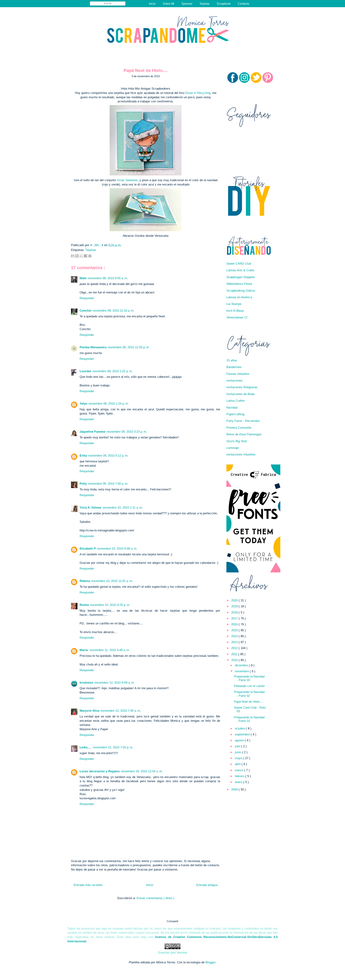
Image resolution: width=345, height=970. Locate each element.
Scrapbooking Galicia (240, 290)
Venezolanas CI (236, 317)
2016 (235, 624)
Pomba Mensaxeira (93, 347)
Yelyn (83, 403)
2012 (235, 648)
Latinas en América (239, 297)
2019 (235, 606)
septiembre (243, 734)
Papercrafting (235, 414)
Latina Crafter (235, 400)
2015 (235, 630)
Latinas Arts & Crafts (240, 270)
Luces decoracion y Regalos (100, 771)
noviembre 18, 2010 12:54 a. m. (142, 771)
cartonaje (232, 448)
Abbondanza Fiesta (239, 283)
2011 (234, 654)
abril (238, 764)
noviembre (242, 671)
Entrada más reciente (88, 885)
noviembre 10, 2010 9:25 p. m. (110, 605)
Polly (83, 483)
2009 (235, 789)
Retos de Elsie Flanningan (243, 434)
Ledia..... (86, 747)
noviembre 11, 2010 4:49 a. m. (110, 650)
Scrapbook (224, 3)
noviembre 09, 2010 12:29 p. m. (129, 347)
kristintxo (86, 682)
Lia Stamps (234, 304)
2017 (235, 618)
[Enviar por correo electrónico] (72, 256)
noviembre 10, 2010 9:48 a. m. (117, 548)
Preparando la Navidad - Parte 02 (249, 693)
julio (238, 746)
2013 (235, 642)
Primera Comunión (238, 427)
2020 (235, 600)
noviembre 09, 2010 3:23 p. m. (127, 431)
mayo (239, 758)
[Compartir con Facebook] (85, 256)
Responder (87, 298)
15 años (231, 360)
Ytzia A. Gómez (91, 507)
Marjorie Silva (89, 710)
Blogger (210, 962)
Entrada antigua (206, 885)
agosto (240, 740)
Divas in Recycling (197, 93)
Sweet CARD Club (238, 263)
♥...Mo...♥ (97, 245)
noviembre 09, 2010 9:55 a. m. (108, 278)
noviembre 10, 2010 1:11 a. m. (123, 507)
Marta (84, 650)
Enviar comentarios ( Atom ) (155, 898)
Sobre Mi (168, 3)
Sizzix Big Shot (236, 441)
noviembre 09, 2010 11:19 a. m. (113, 310)
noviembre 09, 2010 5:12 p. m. (108, 455)
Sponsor (186, 3)
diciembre (242, 665)
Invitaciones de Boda (240, 394)
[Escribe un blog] (77, 256)
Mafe (83, 278)
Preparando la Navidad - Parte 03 (249, 678)
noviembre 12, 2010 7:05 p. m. (113, 747)
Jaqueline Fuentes (92, 431)
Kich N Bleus (235, 310)
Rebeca (85, 581)
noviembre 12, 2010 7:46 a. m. (120, 710)
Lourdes (85, 371)
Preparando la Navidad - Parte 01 (249, 719)
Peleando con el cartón (249, 686)
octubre (240, 728)
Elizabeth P (88, 548)
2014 (235, 636)
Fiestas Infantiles (237, 374)
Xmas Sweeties (127, 180)
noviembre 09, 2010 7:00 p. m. (108, 483)
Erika (83, 455)
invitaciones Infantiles (241, 454)
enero (239, 782)
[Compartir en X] (81, 256)
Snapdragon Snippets (240, 277)
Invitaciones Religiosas (241, 387)
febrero (240, 776)
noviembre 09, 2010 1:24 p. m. (108, 403)
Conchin (85, 310)
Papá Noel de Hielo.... (248, 701)
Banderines (234, 367)
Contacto (243, 3)
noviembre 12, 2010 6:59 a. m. (114, 682)
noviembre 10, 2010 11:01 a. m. (112, 581)
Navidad (231, 407)
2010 (235, 660)
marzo (239, 770)
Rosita (84, 605)
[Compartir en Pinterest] (90, 256)
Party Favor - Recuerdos (243, 421)
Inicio (152, 3)
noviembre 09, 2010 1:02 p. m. (112, 371)
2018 (235, 612)
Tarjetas (204, 3)
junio (238, 752)
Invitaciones (234, 380)
